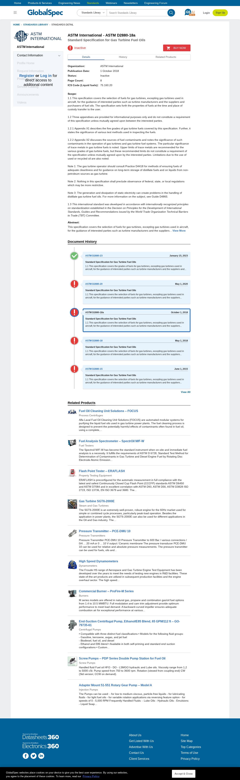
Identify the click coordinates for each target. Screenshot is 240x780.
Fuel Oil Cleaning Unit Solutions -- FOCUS (108, 411)
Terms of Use (189, 752)
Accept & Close (184, 773)
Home (17, 2)
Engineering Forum (155, 2)
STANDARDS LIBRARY (35, 24)
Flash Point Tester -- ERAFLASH (102, 471)
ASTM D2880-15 (94, 369)
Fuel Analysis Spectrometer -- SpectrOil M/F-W (111, 441)
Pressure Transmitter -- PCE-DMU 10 (104, 531)
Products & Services (40, 2)
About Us (135, 735)
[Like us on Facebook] (26, 756)
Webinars (111, 2)
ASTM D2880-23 (94, 255)
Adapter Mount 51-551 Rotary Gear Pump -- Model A (115, 685)
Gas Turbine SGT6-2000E (97, 501)
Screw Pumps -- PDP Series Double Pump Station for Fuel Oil (122, 658)
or (35, 76)
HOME (16, 24)
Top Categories (191, 747)
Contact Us (136, 752)
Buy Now (179, 47)
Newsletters (131, 2)
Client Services (139, 758)
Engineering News (69, 2)
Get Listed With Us (141, 741)
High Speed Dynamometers (98, 561)
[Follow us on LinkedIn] (41, 756)
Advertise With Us (141, 747)
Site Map (187, 741)
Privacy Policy (190, 758)
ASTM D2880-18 (94, 340)
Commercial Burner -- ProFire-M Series (106, 591)
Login (206, 12)
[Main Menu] (15, 13)
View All (185, 392)
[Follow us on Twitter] (34, 756)
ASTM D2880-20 (94, 284)
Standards (93, 2)
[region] (120, 773)
